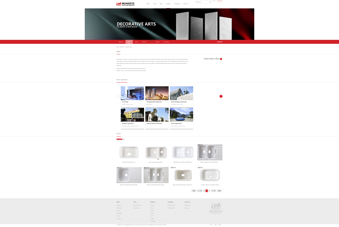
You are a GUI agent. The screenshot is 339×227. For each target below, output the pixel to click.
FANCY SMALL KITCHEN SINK (210, 185)
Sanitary (152, 213)
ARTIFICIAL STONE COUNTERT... (183, 162)
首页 (194, 190)
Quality (157, 41)
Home (118, 47)
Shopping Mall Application (154, 102)
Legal (215, 224)
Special (152, 210)
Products (122, 47)
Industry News (137, 208)
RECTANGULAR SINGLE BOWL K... (183, 185)
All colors (119, 139)
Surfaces (152, 205)
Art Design (125, 102)
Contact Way (187, 205)
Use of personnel (171, 205)
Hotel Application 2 (176, 123)
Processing (166, 41)
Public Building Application (179, 102)
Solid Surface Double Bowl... (156, 162)
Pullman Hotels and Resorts (154, 123)
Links (211, 224)
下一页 (213, 190)
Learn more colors (211, 59)
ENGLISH (219, 1)
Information (119, 205)
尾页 (219, 190)
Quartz (129, 41)
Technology (119, 213)
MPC (152, 216)
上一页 (200, 190)
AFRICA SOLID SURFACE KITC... (156, 185)
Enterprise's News (137, 205)
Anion (136, 41)
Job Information (171, 208)
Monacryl (121, 41)
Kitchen (144, 41)
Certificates (119, 218)
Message (186, 208)
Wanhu (164, 224)
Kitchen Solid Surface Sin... (129, 162)
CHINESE (214, 1)
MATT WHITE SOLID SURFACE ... (209, 162)
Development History (119, 209)
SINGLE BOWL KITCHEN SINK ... (129, 185)
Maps (219, 224)
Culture (118, 216)
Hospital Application (128, 123)
